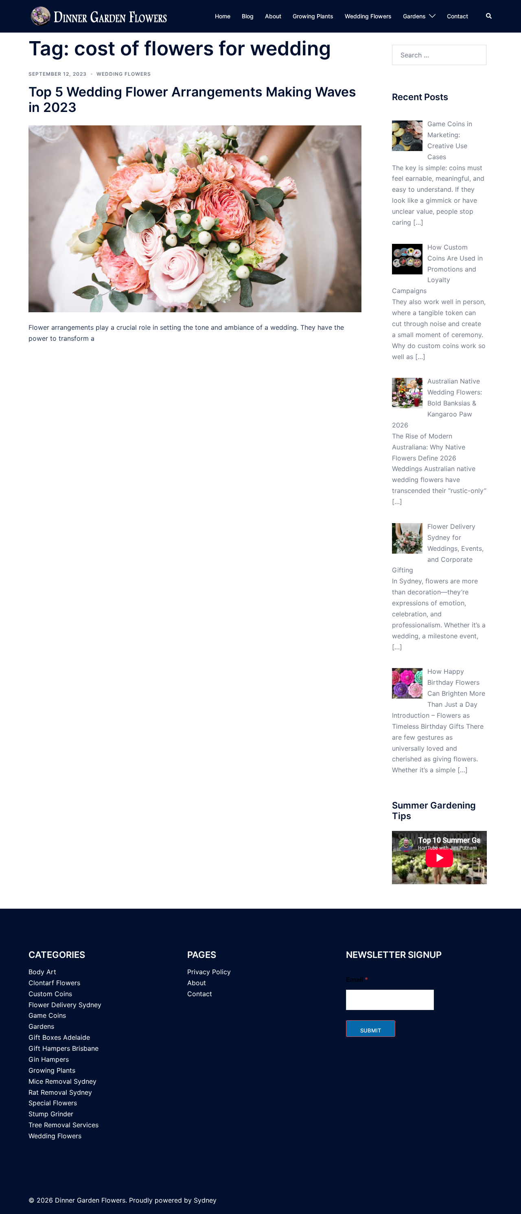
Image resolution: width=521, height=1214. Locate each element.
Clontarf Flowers (54, 983)
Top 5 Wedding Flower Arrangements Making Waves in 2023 (192, 99)
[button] (489, 16)
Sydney (205, 1200)
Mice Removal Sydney (62, 1081)
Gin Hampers (48, 1059)
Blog (248, 16)
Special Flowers (52, 1103)
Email (357, 980)
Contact (457, 16)
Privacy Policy (209, 972)
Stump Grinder (50, 1114)
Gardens (414, 16)
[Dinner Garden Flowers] (99, 16)
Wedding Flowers (368, 16)
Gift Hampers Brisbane (63, 1048)
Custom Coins (50, 994)
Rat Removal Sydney (60, 1092)
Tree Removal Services (63, 1125)
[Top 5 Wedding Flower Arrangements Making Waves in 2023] (194, 219)
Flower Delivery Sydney (64, 1005)
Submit (370, 1030)
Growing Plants (313, 16)
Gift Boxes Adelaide (59, 1037)
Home (222, 16)
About (273, 16)
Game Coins (47, 1015)
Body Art (42, 972)
